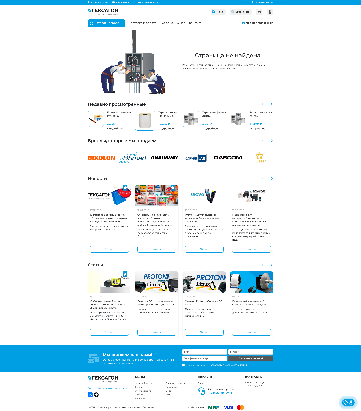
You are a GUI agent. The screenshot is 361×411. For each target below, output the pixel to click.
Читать (109, 249)
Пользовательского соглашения (228, 365)
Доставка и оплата (142, 22)
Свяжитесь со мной (251, 358)
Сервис (167, 22)
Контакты (196, 22)
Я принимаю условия (216, 365)
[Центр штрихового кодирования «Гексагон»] (103, 12)
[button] (263, 104)
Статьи (95, 264)
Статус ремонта (143, 391)
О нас (181, 22)
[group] (109, 121)
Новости (97, 178)
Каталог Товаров (143, 383)
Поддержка (171, 387)
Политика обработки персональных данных (107, 388)
